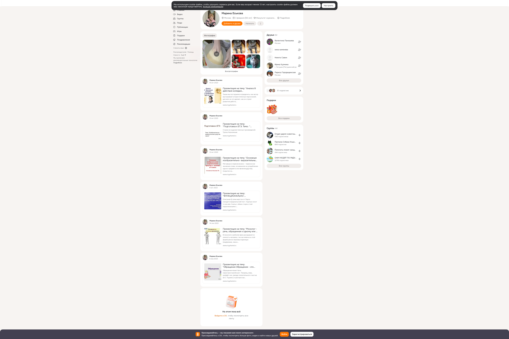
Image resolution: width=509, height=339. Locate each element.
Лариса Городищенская (285, 72)
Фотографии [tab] (209, 35)
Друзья (270, 35)
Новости (176, 55)
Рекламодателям (179, 52)
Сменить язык (178, 48)
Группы (270, 128)
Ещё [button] (182, 55)
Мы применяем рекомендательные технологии (185, 60)
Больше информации (213, 6)
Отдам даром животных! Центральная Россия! (295, 134)
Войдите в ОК (221, 315)
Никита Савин (281, 57)
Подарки (271, 100)
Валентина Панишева (284, 40)
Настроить (328, 5)
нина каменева (281, 49)
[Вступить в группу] (299, 135)
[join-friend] (299, 41)
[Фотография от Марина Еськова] (211, 18)
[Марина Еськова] (205, 81)
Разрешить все (312, 5)
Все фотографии (231, 71)
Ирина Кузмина (281, 64)
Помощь (190, 52)
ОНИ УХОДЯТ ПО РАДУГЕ (286, 158)
